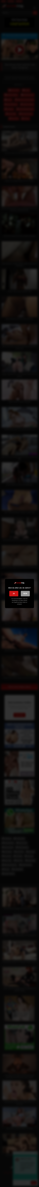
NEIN (25, 593)
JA (14, 593)
